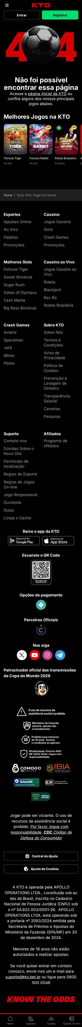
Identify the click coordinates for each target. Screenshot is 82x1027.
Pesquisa (52, 416)
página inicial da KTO (47, 93)
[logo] (41, 5)
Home (8, 195)
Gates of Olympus (20, 292)
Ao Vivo (11, 229)
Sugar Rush (14, 285)
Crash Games (56, 237)
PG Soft (8, 163)
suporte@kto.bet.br (23, 977)
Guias (9, 510)
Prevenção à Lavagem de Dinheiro (55, 383)
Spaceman (13, 340)
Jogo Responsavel (20, 494)
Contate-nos (15, 441)
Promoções (14, 245)
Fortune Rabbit (38, 158)
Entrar (22, 15)
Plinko (9, 363)
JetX (8, 348)
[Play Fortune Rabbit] (41, 139)
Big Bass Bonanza (20, 308)
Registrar (60, 15)
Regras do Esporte (20, 474)
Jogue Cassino (57, 222)
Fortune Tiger (12, 158)
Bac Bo (50, 297)
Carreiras (52, 408)
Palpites (11, 237)
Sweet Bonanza (18, 277)
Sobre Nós (53, 332)
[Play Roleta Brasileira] (66, 139)
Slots (48, 229)
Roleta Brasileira (65, 158)
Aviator (10, 332)
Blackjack (52, 290)
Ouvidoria (12, 502)
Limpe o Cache (17, 518)
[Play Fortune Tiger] (15, 139)
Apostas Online (17, 222)
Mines (9, 355)
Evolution (60, 163)
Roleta (49, 282)
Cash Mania (14, 300)
